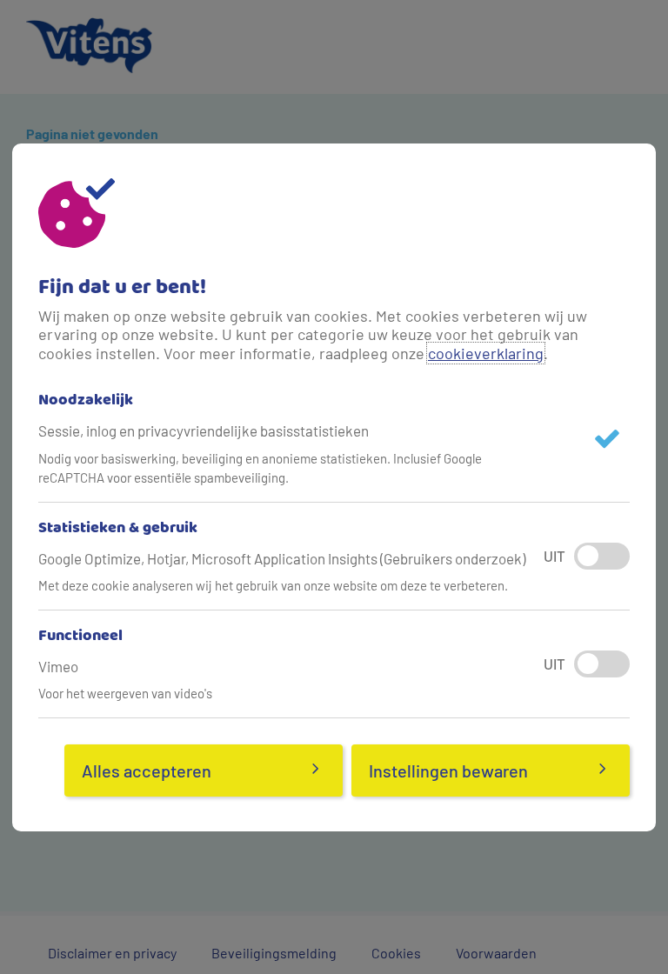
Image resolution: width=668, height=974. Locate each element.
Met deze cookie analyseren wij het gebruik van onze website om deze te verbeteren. (273, 585)
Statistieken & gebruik (117, 529)
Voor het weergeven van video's (125, 693)
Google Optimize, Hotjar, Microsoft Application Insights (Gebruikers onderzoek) (281, 558)
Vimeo (58, 666)
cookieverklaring (486, 353)
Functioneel (80, 636)
